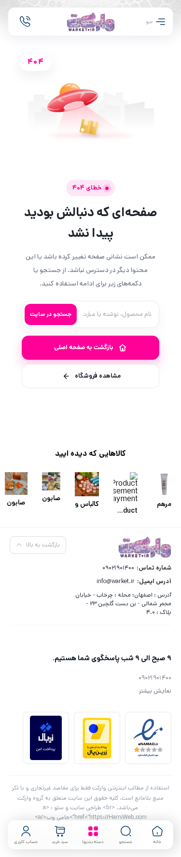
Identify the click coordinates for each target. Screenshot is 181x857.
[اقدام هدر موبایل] (25, 22)
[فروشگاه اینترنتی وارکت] (91, 21)
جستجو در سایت (50, 314)
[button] (126, 834)
